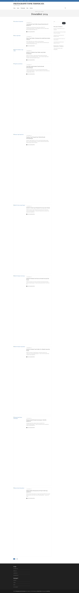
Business (31, 8)
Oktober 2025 (15, 568)
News (27, 8)
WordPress (48, 591)
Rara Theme (39, 591)
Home (14, 8)
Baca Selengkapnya (31, 31)
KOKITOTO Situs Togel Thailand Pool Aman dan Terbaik (38, 207)
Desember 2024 (15, 575)
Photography (23, 8)
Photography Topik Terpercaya (28, 3)
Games (18, 8)
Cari (54, 21)
